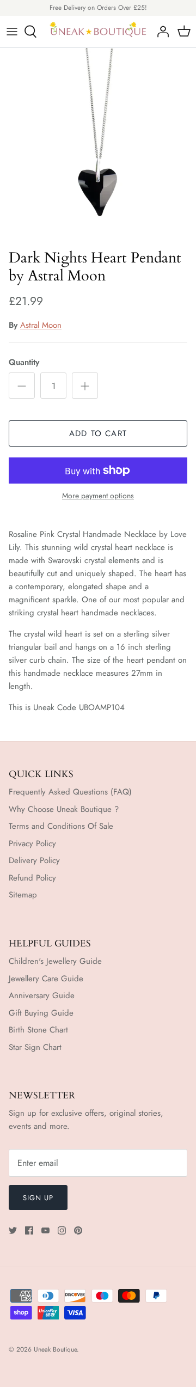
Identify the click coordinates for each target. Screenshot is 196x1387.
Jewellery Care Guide (46, 979)
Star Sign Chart (35, 1047)
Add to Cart (98, 433)
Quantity (24, 362)
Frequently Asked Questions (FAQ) (70, 792)
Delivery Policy (34, 860)
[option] (98, 146)
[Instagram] (62, 1230)
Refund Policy (32, 878)
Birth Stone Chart (38, 1030)
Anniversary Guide (42, 995)
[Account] (160, 32)
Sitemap (23, 895)
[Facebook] (29, 1230)
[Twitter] (13, 1230)
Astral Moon (41, 325)
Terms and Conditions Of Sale (61, 826)
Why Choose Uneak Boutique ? (64, 809)
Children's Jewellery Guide (55, 961)
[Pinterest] (78, 1230)
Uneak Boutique (55, 1349)
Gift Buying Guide (41, 1013)
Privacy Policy (32, 844)
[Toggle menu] (12, 32)
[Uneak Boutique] (98, 31)
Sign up (38, 1198)
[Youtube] (45, 1230)
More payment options (98, 495)
